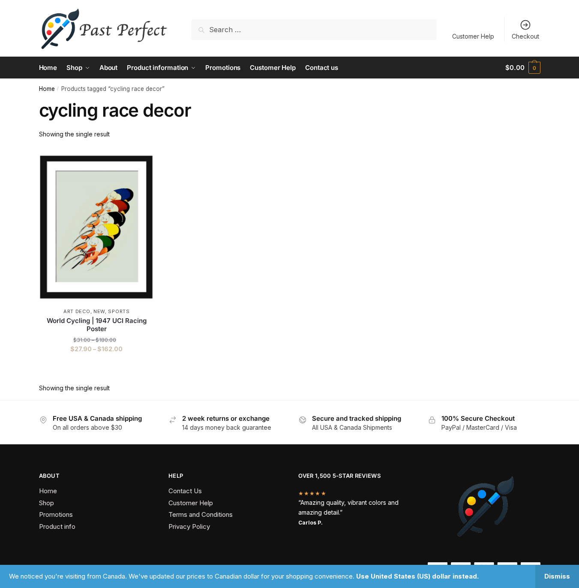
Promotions (56, 514)
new (99, 311)
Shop (46, 503)
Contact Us (185, 491)
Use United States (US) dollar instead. (417, 576)
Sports (118, 311)
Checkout (525, 36)
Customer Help (473, 36)
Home (47, 88)
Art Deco (76, 311)
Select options (96, 366)
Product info (57, 526)
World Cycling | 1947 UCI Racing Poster (97, 325)
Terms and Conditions (200, 514)
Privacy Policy (189, 526)
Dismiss (557, 576)
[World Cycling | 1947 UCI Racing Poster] (97, 227)
